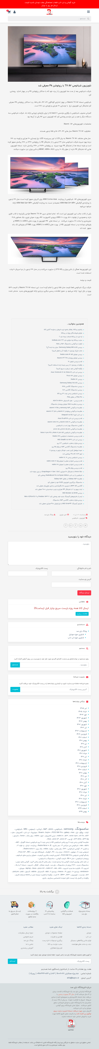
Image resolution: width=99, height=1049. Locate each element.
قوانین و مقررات (56, 937)
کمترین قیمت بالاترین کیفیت (48, 855)
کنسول (27, 871)
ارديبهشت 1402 (81, 731)
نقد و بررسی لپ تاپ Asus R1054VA (70, 418)
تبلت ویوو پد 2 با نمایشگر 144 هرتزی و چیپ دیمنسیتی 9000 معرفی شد (59, 489)
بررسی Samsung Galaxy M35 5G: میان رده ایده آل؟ (64, 347)
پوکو (81, 832)
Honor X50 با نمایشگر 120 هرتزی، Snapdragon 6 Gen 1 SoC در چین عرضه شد (56, 472)
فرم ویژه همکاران (56, 948)
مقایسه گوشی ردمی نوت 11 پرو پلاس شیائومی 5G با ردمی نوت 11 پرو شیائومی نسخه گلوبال (54, 842)
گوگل (36, 865)
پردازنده (33, 845)
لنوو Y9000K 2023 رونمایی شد (73, 454)
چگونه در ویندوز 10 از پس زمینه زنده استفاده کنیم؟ (65, 365)
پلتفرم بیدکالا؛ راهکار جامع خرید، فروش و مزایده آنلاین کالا (63, 330)
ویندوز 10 (75, 871)
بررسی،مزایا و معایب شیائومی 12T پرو (70, 443)
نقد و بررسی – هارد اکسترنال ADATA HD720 (68, 401)
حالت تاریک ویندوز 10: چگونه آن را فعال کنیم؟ (67, 351)
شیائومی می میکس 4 (69, 845)
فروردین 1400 (82, 805)
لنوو (41, 836)
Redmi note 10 (29, 849)
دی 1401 (84, 744)
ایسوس (31, 829)
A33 (68, 875)
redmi (36, 836)
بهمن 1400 (83, 773)
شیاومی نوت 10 (83, 852)
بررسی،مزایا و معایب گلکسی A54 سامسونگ (68, 500)
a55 (47, 871)
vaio (81, 845)
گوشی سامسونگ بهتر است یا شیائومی (69, 426)
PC (53, 852)
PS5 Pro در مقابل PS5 (75, 397)
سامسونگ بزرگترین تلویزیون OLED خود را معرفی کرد (65, 482)
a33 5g (85, 839)
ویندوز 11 (53, 871)
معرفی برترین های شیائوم (26, 855)
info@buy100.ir (73, 978)
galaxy (66, 832)
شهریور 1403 (82, 718)
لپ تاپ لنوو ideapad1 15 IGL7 (72, 415)
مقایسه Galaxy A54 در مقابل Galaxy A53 (68, 479)
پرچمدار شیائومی (82, 858)
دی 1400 (84, 776)
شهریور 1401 (82, 750)
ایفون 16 (67, 871)
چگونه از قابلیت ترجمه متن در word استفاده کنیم (33, 875)
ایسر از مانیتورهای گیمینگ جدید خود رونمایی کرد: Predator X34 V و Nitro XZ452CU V (53, 496)
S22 (64, 849)
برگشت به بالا (47, 891)
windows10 (84, 871)
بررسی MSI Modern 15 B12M (73, 493)
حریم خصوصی (28, 937)
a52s (86, 845)
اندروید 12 (85, 868)
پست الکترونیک (41, 568)
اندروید (30, 865)
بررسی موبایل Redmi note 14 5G (71, 354)
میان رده (58, 852)
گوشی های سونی (22, 862)
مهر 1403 (83, 714)
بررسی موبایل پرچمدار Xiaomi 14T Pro (70, 358)
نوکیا (51, 849)
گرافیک (48, 852)
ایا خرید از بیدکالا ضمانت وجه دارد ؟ (71, 337)
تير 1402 (83, 727)
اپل (76, 832)
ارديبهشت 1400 (81, 802)
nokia (45, 849)
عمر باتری (56, 845)
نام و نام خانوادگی (84, 568)
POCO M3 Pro (57, 832)
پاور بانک (29, 836)
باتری (44, 878)
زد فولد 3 (20, 845)
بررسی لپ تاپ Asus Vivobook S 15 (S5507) (67, 372)
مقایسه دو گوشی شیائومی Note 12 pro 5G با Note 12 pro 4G (62, 433)
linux (49, 839)
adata (33, 871)
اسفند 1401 (82, 737)
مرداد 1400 (83, 792)
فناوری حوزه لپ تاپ (76, 638)
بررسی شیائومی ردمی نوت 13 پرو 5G (70, 394)
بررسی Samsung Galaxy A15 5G (71, 383)
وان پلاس (57, 849)
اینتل (27, 845)
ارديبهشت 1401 (81, 763)
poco (50, 829)
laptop (28, 868)
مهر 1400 (83, 786)
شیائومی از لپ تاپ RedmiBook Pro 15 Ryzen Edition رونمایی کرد (60, 475)
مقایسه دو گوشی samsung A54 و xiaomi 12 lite (66, 408)
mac (72, 832)
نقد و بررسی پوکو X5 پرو (74, 468)
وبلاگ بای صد (48, 515)
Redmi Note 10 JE (44, 845)
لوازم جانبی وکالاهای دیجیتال (81, 940)
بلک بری (39, 849)
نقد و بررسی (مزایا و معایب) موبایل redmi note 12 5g (65, 461)
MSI (25, 829)
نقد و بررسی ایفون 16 (75, 362)
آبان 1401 (83, 747)
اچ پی (70, 839)
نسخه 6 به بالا (20, 865)
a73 (87, 836)
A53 (45, 829)
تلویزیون (82, 518)
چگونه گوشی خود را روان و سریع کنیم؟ (69, 369)
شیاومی (18, 829)
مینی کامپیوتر (49, 836)
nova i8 (66, 852)
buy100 (47, 832)
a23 (66, 836)
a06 (87, 875)
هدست (81, 875)
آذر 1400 (84, 779)
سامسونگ (81, 829)
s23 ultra (77, 839)
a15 (55, 868)
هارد (12, 832)
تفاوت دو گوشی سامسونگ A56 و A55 (69, 344)
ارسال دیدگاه (84, 593)
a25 (59, 868)
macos (60, 871)
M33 (62, 875)
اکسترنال (40, 871)
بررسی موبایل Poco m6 (75, 376)
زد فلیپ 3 (85, 849)
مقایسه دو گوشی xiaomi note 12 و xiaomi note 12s (65, 422)
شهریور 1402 (82, 724)
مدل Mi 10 (70, 858)
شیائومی (75, 518)
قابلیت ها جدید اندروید (71, 868)
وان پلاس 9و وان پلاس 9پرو (40, 862)
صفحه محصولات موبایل (53, 933)
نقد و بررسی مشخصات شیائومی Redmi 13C (68, 436)
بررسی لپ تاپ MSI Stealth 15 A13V (70, 440)
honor (22, 836)
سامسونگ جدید (82, 865)
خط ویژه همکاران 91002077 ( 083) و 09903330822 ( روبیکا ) (54, 973)
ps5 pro (15, 871)
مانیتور (16, 836)
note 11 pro (73, 836)
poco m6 (41, 868)
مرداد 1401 (83, 753)
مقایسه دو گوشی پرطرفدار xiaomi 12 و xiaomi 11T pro (64, 411)
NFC (28, 852)
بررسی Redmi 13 (77, 379)
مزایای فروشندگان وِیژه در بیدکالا (72, 333)
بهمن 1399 (83, 811)
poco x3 (63, 839)
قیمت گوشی (61, 858)
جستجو (15, 664)
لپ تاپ (26, 832)
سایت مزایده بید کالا (55, 944)
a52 (17, 842)
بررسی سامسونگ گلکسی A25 (72, 386)
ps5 (22, 871)
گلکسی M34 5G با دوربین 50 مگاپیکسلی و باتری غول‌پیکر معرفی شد (59, 486)
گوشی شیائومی (73, 849)
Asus (34, 868)
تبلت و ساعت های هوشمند (81, 944)
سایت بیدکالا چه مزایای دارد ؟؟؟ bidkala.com (67, 340)
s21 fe (81, 836)
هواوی (73, 852)
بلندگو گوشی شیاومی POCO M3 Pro (75, 855)
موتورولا (34, 832)
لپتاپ (39, 829)
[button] (10, 12)
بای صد (53, 865)
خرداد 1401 (83, 760)
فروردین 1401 (82, 766)
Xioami (41, 832)
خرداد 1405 (82, 711)
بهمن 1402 (83, 721)
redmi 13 (49, 868)
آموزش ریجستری (27, 948)
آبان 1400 (83, 782)
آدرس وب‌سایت (85, 579)
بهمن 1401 (83, 740)
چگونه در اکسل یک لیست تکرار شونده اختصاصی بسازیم (68, 878)
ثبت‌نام (12, 961)
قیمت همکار (44, 865)
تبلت (86, 832)
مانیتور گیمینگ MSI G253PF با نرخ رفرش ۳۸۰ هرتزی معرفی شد (61, 504)
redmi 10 (60, 836)
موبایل (21, 868)
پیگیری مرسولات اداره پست (52, 940)
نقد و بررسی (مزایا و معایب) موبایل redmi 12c (67, 464)
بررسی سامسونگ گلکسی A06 (72, 390)
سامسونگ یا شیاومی (46, 858)
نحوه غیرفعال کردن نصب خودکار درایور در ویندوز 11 (66, 450)
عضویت (15, 689)
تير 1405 (83, 708)
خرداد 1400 (83, 798)
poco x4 (55, 839)
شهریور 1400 (82, 789)
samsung (68, 829)
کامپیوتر (19, 832)
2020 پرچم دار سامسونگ (66, 865)
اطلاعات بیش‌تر (82, 614)
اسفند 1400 (82, 769)
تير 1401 (84, 756)
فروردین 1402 (82, 734)
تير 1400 (84, 795)
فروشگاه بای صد (37, 852)
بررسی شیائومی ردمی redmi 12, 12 (71, 457)
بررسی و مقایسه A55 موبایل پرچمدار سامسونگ (67, 404)
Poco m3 (22, 852)
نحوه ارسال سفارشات (25, 933)
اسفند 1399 (82, 808)
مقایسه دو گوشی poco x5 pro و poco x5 (68, 429)
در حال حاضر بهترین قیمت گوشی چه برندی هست (70, 862)
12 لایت (56, 875)
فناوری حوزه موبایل (76, 634)
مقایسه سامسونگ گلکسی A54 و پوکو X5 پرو (67, 447)
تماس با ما (29, 944)
